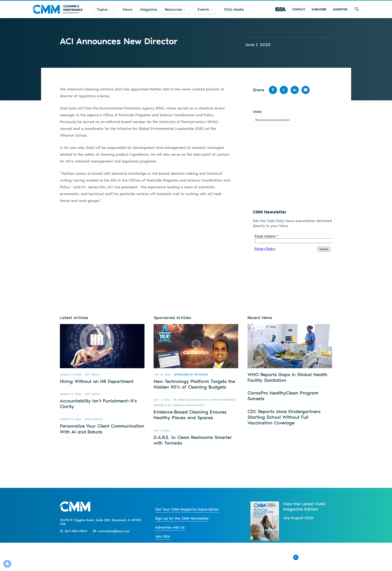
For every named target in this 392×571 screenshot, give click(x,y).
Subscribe (318, 9)
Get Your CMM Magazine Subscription (187, 509)
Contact (298, 9)
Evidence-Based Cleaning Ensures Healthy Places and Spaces (190, 414)
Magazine (148, 9)
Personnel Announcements (272, 120)
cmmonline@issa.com (114, 531)
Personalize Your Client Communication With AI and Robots (102, 428)
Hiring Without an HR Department (96, 381)
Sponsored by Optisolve (191, 374)
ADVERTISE (340, 9)
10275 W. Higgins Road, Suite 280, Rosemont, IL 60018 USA (100, 522)
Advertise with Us (170, 527)
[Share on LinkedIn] (295, 90)
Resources (173, 9)
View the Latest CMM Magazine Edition (304, 506)
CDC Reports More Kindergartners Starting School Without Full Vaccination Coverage (284, 417)
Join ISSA (162, 536)
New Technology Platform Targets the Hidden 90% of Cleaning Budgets (194, 384)
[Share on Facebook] (273, 90)
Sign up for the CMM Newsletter (182, 518)
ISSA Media (234, 9)
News (127, 9)
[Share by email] (305, 90)
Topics (102, 9)
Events (203, 9)
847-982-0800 (76, 531)
